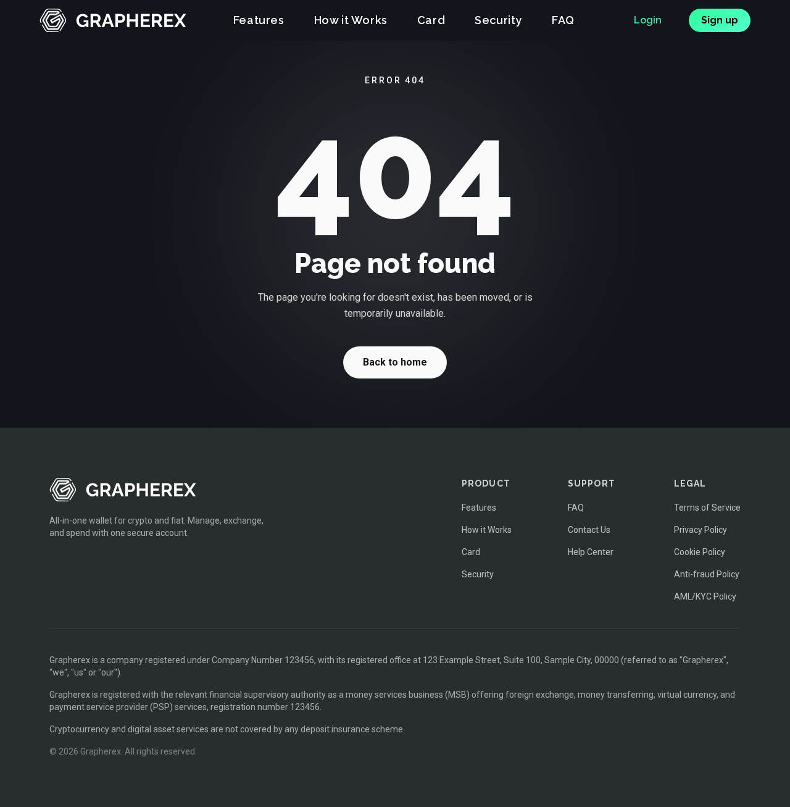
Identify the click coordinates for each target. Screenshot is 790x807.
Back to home (395, 362)
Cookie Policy (699, 552)
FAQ (563, 20)
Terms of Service (707, 507)
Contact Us (589, 530)
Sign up (719, 20)
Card (431, 20)
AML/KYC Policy (705, 596)
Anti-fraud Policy (706, 574)
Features (259, 20)
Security (498, 20)
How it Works (351, 20)
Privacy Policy (700, 530)
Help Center (590, 552)
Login (648, 20)
